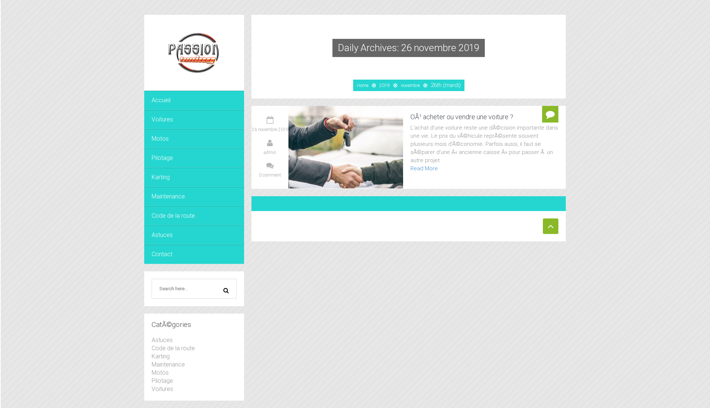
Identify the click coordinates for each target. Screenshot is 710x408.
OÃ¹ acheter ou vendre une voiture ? (461, 117)
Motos (160, 138)
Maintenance (168, 196)
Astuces (162, 234)
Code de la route (173, 215)
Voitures (162, 119)
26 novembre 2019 (270, 129)
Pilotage (162, 157)
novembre (410, 85)
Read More (424, 168)
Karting (161, 177)
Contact (162, 254)
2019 (384, 85)
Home (362, 85)
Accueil (161, 100)
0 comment (270, 175)
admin (270, 152)
